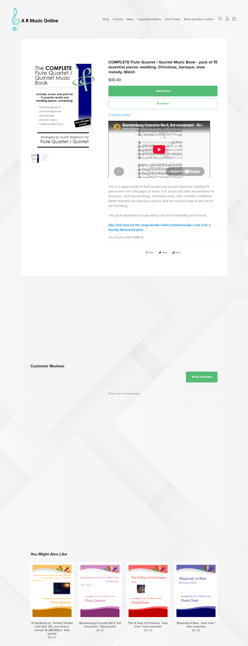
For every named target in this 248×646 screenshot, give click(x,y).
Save (177, 252)
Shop (106, 19)
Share (151, 252)
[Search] (220, 18)
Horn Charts (172, 19)
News (130, 19)
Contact (118, 19)
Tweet (164, 252)
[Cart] (235, 19)
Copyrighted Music (149, 19)
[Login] (227, 18)
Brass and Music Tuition (199, 19)
